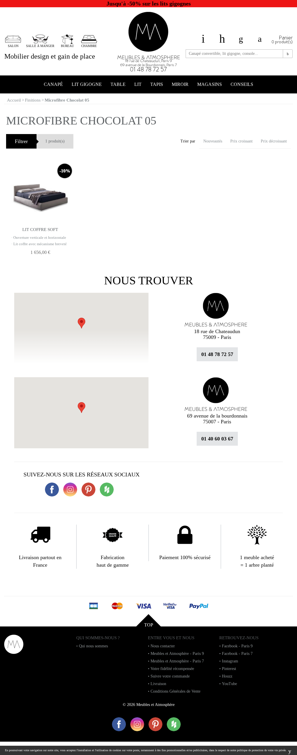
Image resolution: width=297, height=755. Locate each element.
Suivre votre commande (170, 676)
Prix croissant (241, 141)
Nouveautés (212, 141)
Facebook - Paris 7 (237, 653)
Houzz (227, 676)
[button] (81, 407)
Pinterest (229, 669)
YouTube (229, 684)
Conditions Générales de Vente (175, 691)
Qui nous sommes (93, 646)
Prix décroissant (274, 141)
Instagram (230, 661)
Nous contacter (163, 646)
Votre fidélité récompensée (172, 669)
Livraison (158, 684)
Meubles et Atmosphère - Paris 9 (177, 653)
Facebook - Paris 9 (237, 646)
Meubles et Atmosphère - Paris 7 (177, 661)
